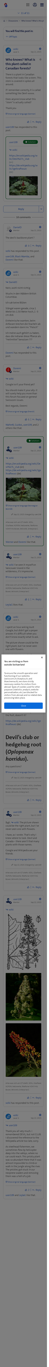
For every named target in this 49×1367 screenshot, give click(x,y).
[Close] (42, 658)
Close (23, 705)
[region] (23, 683)
